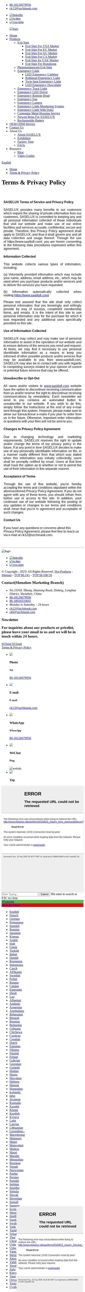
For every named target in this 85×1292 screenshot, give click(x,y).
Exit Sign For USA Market (42, 46)
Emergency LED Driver (32, 92)
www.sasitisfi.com (56, 386)
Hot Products (63, 571)
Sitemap (7, 575)
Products (14, 39)
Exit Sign (23, 42)
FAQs (21, 145)
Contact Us (16, 127)
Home (13, 35)
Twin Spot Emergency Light (43, 81)
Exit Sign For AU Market (41, 53)
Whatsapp (8, 901)
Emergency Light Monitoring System (40, 106)
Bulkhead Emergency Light (42, 78)
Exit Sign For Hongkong (40, 63)
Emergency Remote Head (33, 95)
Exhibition (23, 138)
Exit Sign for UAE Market (42, 60)
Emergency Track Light (32, 88)
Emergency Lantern (29, 102)
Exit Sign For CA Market (41, 56)
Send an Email (11, 905)
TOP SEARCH (42, 575)
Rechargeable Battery (30, 120)
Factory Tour (25, 141)
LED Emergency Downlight (43, 85)
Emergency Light (28, 71)
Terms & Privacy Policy (24, 172)
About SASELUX (29, 134)
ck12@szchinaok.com (23, 708)
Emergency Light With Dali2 (35, 110)
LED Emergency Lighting (41, 74)
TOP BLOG (22, 575)
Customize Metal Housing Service (38, 113)
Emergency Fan (27, 99)
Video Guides (26, 156)
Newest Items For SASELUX (36, 117)
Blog (20, 152)
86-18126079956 (20, 677)
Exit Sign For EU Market (41, 49)
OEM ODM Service (22, 124)
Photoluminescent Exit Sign (34, 67)
